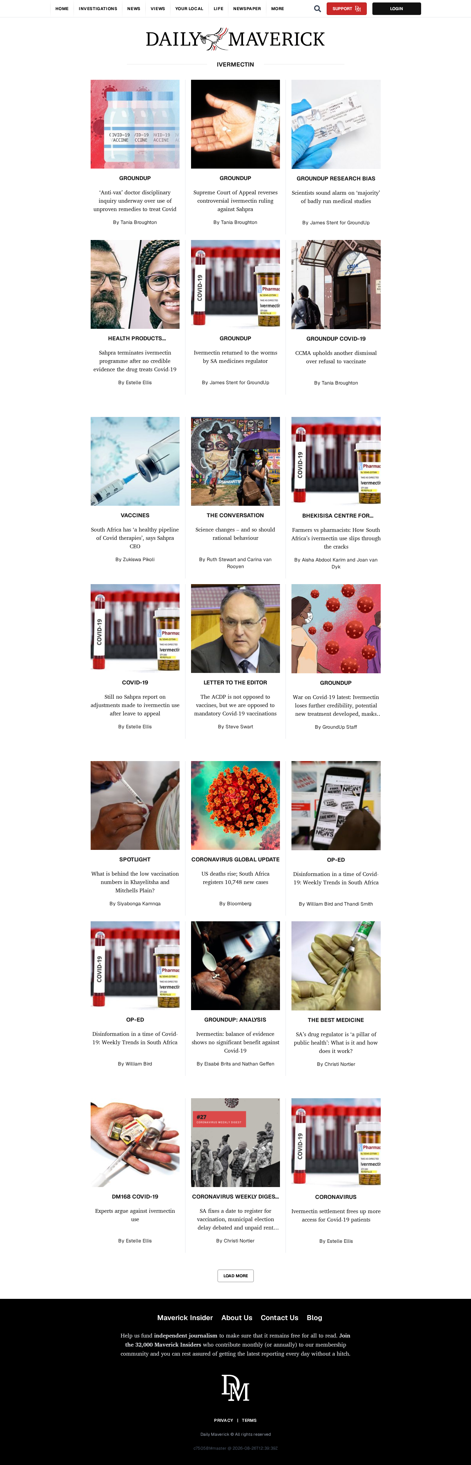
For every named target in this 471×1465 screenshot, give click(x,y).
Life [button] (218, 8)
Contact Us (279, 1317)
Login (396, 8)
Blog (314, 1317)
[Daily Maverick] (235, 39)
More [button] (277, 8)
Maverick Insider (185, 1317)
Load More (235, 1276)
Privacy (223, 1420)
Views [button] (158, 8)
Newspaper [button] (247, 8)
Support (342, 8)
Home (62, 8)
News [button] (133, 8)
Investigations (98, 8)
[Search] (317, 8)
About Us (236, 1317)
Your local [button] (189, 8)
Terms (249, 1420)
